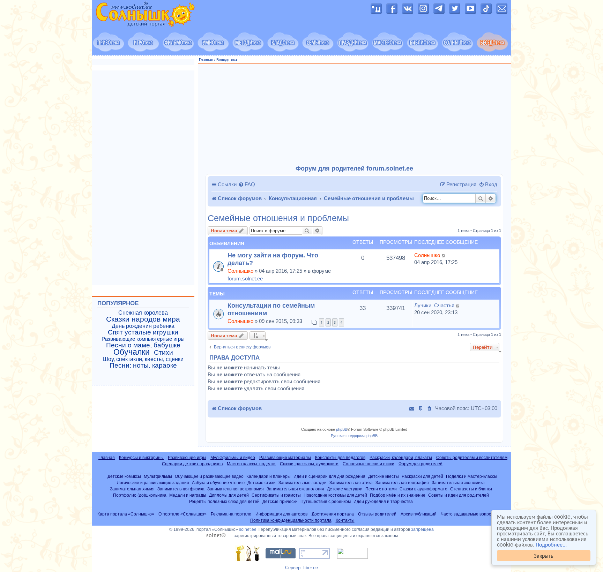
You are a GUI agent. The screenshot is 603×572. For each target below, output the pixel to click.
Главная (206, 60)
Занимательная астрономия (235, 489)
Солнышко (240, 271)
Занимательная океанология (295, 489)
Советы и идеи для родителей (458, 495)
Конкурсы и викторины (141, 457)
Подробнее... (551, 544)
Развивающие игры (187, 457)
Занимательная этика (351, 482)
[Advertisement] (354, 115)
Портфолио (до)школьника (139, 495)
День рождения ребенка (143, 326)
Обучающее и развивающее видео (209, 476)
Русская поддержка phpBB (354, 436)
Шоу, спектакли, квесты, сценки (143, 359)
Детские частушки (345, 489)
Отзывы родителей (377, 514)
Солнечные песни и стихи (368, 463)
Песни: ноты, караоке (143, 365)
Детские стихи (261, 482)
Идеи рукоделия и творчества (383, 501)
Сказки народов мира (143, 319)
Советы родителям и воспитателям (471, 457)
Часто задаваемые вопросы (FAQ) (474, 514)
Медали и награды (187, 495)
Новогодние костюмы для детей (335, 495)
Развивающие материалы (285, 457)
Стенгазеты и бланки (471, 489)
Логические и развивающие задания (153, 482)
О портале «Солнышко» (182, 514)
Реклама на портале (231, 514)
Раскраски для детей (422, 476)
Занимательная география (402, 482)
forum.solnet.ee (245, 278)
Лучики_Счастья (434, 305)
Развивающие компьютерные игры (143, 339)
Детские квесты (383, 476)
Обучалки (131, 352)
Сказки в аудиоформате (423, 489)
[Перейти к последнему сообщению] (443, 255)
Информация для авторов (281, 514)
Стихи (163, 352)
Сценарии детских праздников (192, 463)
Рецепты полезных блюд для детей (224, 501)
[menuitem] (246, 184)
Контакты (345, 520)
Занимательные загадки (302, 482)
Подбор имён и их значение (397, 495)
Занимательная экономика (458, 482)
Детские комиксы (124, 476)
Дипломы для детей (229, 495)
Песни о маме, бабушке (143, 345)
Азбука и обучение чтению (218, 482)
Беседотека (226, 60)
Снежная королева (143, 313)
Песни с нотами (381, 489)
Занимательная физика (180, 489)
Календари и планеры (268, 476)
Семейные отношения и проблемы (278, 218)
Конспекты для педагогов (340, 457)
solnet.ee (247, 529)
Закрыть (543, 555)
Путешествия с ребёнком (325, 501)
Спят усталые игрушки (143, 332)
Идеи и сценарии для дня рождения (329, 476)
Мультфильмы (158, 476)
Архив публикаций (419, 514)
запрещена (422, 529)
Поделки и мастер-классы (471, 476)
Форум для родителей (420, 463)
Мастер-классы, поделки (251, 463)
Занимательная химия (132, 489)
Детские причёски (280, 501)
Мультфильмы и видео (232, 457)
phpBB (341, 429)
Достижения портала (333, 514)
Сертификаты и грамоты (276, 495)
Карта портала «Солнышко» (125, 514)
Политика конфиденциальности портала (291, 520)
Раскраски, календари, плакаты (401, 457)
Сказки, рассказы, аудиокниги (309, 463)
